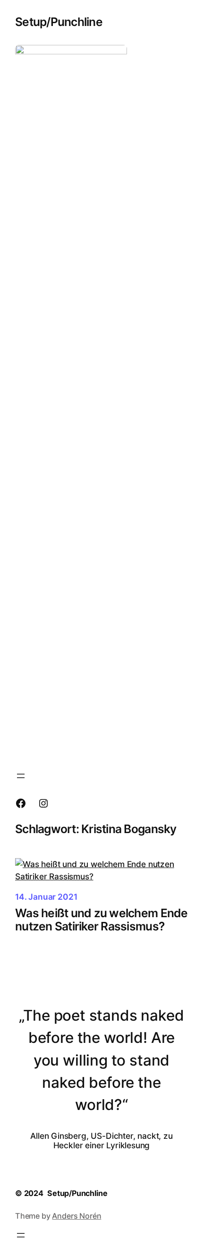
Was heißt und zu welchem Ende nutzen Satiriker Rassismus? (101, 919)
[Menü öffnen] (20, 776)
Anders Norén (76, 1216)
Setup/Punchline (58, 22)
